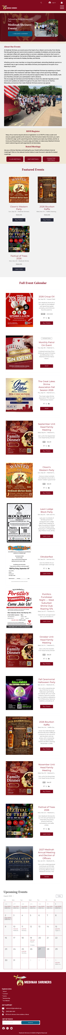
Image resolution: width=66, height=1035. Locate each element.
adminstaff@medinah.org (13, 1008)
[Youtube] (11, 1028)
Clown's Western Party (19, 207)
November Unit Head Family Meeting (46, 767)
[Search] (41, 2)
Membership (6, 998)
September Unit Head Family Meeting (46, 427)
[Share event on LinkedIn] (49, 318)
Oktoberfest (46, 556)
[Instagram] (7, 1028)
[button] (62, 2)
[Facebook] (3, 1028)
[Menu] (62, 7)
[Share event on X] (46, 318)
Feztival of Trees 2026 (19, 257)
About (5, 991)
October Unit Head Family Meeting (47, 640)
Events (5, 996)
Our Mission (6, 1000)
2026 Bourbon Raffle (47, 207)
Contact (5, 994)
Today (59, 896)
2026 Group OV (47, 296)
